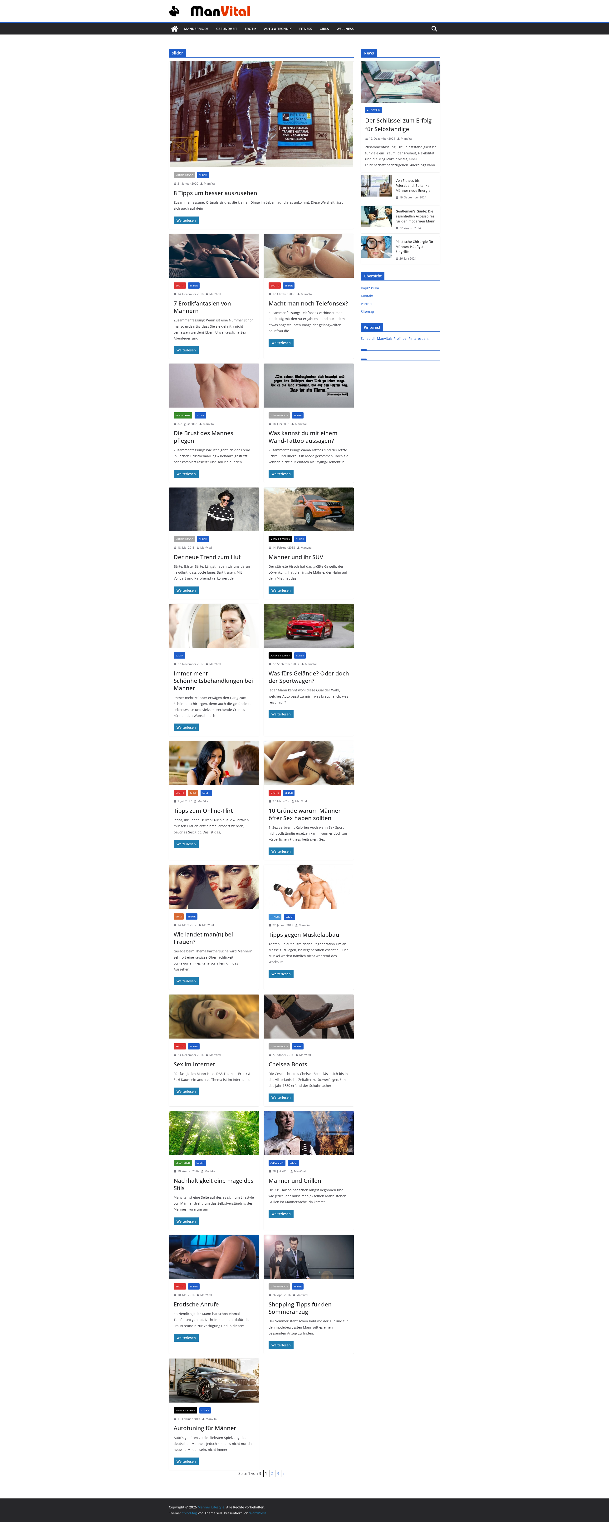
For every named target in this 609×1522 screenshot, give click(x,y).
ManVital (210, 184)
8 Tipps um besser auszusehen (215, 193)
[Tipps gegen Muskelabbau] (309, 887)
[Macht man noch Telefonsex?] (309, 256)
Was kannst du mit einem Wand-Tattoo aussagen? (303, 436)
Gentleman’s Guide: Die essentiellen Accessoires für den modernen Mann (415, 216)
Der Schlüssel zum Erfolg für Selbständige (398, 124)
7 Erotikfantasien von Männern (202, 307)
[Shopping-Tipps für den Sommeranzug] (309, 1257)
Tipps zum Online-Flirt (203, 810)
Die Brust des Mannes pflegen (203, 436)
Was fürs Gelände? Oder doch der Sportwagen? (309, 677)
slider (203, 175)
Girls (324, 28)
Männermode (196, 28)
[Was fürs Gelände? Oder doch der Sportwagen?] (309, 626)
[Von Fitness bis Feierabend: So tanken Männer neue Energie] (376, 189)
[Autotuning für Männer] (214, 1381)
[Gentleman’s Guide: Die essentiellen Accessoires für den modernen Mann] (376, 220)
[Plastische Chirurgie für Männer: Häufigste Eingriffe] (376, 250)
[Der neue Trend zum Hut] (214, 510)
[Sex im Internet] (214, 1017)
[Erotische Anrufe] (214, 1257)
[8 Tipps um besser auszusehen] (261, 114)
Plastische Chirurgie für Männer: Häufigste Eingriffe (414, 246)
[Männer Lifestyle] (174, 28)
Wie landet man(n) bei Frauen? (203, 938)
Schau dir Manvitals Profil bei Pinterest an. (395, 338)
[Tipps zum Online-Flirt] (214, 763)
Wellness (345, 28)
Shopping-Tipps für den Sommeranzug (300, 1307)
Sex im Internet (194, 1064)
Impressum (370, 288)
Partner (367, 303)
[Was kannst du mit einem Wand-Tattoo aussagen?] (309, 386)
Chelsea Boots (288, 1064)
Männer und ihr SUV (296, 557)
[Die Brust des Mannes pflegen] (214, 386)
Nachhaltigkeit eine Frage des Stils (214, 1184)
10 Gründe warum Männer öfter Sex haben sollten (305, 814)
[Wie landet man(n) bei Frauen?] (214, 887)
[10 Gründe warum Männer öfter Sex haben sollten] (309, 763)
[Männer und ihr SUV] (309, 510)
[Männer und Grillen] (309, 1133)
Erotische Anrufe (196, 1304)
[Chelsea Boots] (309, 1017)
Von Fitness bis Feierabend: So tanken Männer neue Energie (414, 185)
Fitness (305, 28)
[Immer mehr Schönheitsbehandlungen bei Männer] (214, 626)
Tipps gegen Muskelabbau (304, 934)
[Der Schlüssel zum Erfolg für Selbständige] (400, 82)
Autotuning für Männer (205, 1428)
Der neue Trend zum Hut (207, 557)
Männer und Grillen (295, 1180)
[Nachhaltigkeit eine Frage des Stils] (214, 1133)
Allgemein (277, 1162)
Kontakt (367, 296)
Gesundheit (226, 28)
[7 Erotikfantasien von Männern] (214, 256)
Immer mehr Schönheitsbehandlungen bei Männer (213, 680)
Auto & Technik (278, 28)
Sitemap (367, 311)
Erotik (250, 28)
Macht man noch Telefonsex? (308, 303)
